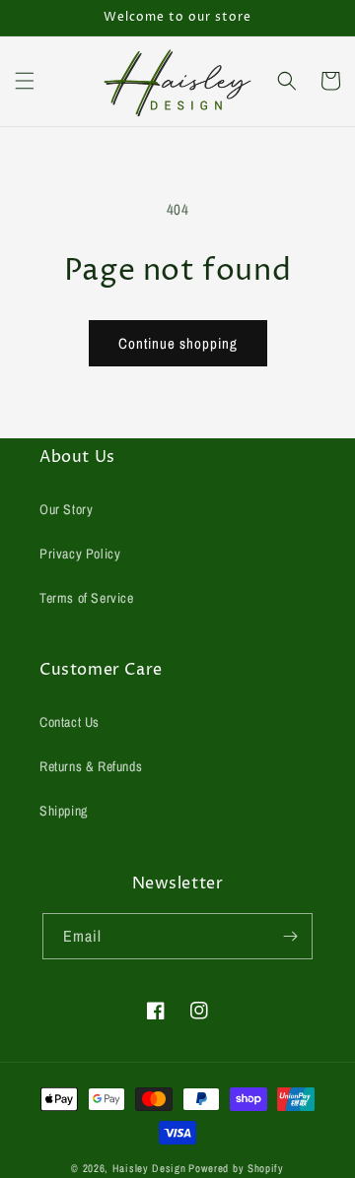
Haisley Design (149, 1168)
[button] (24, 80)
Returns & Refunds (90, 766)
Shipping (63, 810)
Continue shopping (178, 343)
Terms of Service (86, 598)
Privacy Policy (79, 553)
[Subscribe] (290, 936)
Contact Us (69, 722)
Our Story (66, 509)
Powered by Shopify (236, 1168)
